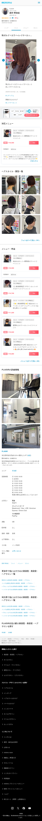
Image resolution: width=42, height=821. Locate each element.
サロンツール (8, 763)
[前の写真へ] (3, 60)
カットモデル (8, 724)
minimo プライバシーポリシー (14, 784)
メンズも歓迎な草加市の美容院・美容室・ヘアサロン (17, 583)
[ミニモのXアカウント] (18, 809)
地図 (29, 455)
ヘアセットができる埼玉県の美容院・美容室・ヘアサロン (18, 612)
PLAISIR (4, 641)
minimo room (8, 752)
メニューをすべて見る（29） (30, 361)
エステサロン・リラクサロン (13, 675)
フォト (19, 641)
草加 (27, 639)
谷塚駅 (10, 632)
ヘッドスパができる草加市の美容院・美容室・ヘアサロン (18, 589)
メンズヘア (7, 693)
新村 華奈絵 (12, 641)
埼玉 (22, 639)
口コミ (36, 28)
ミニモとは (7, 737)
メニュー (25, 28)
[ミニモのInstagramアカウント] (12, 809)
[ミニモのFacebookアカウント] (24, 809)
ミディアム (10, 95)
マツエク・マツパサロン (12, 665)
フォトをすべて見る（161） (30, 240)
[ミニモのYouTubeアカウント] (29, 808)
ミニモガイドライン (10, 773)
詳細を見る (34, 161)
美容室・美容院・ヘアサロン (13, 654)
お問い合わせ (16, 551)
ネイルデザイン (9, 714)
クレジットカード (18, 506)
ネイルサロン (8, 660)
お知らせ (7, 747)
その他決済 (16, 513)
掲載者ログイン (9, 768)
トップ (4, 639)
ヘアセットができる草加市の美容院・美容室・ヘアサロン (18, 586)
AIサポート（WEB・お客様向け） (15, 799)
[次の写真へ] (38, 60)
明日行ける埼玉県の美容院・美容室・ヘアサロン (16, 606)
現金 (13, 500)
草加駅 (32, 639)
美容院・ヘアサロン (13, 639)
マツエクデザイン (10, 719)
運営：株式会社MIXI (11, 742)
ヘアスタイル (8, 688)
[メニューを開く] (39, 2)
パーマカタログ (9, 703)
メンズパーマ (8, 709)
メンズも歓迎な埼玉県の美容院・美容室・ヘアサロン (17, 609)
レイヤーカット (11, 103)
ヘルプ (6, 794)
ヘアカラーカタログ (10, 698)
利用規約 (7, 778)
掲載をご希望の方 (10, 758)
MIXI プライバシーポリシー (13, 789)
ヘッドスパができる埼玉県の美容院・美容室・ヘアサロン (18, 616)
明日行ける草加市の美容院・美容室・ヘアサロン (16, 580)
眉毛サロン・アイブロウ (12, 670)
